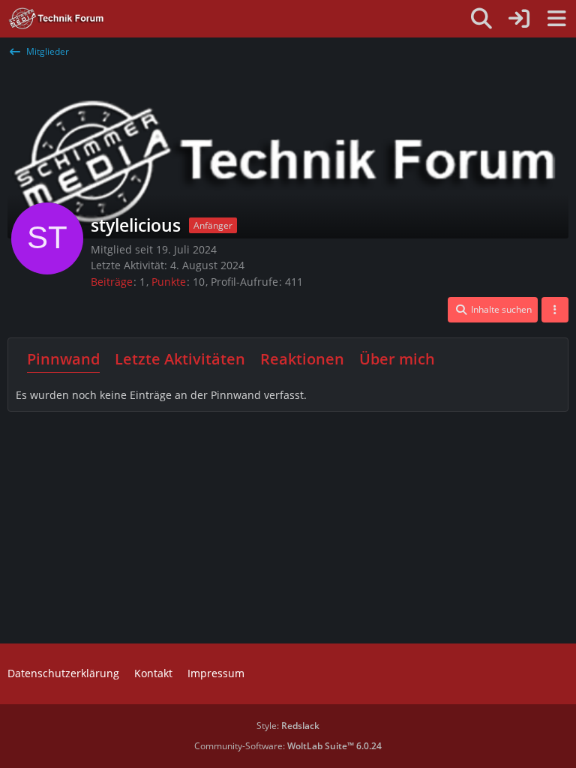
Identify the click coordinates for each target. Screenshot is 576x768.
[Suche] (481, 19)
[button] (493, 309)
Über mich (397, 359)
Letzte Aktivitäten (180, 359)
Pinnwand (63, 359)
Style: (288, 725)
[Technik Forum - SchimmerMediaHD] (56, 19)
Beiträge (112, 281)
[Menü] (557, 19)
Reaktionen (302, 359)
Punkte (169, 281)
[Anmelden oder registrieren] (519, 19)
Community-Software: (288, 746)
